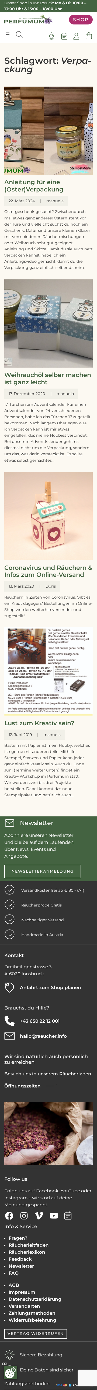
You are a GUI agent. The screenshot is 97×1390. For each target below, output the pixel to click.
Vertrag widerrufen (36, 1333)
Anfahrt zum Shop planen (50, 987)
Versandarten (24, 1306)
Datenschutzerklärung (35, 1299)
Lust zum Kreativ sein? (39, 723)
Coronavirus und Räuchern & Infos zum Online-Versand (48, 571)
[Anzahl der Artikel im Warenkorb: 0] (89, 36)
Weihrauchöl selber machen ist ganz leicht (47, 378)
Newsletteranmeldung (43, 871)
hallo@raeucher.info (43, 1036)
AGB (14, 1285)
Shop (81, 19)
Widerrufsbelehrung (32, 1320)
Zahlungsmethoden (32, 1313)
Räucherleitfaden (29, 1245)
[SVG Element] (51, 36)
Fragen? (18, 1238)
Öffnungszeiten (22, 1086)
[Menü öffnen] (7, 34)
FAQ (14, 1273)
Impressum (22, 1292)
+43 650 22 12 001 (40, 1021)
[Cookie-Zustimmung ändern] (10, 1372)
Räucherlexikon (27, 1252)
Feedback (20, 1259)
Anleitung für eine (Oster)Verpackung (34, 186)
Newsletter (21, 1266)
